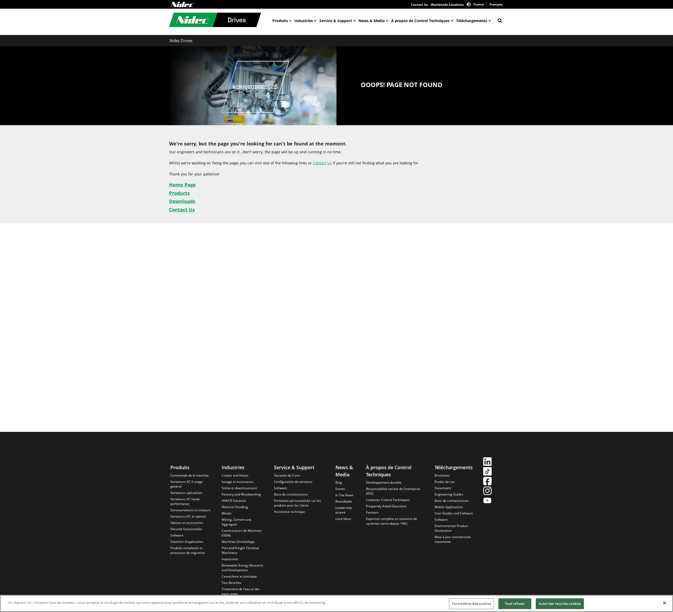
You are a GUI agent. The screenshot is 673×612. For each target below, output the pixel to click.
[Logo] (183, 4)
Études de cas (445, 481)
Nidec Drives (181, 40)
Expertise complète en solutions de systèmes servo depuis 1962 (391, 521)
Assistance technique (289, 511)
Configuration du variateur (293, 481)
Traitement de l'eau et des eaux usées (241, 591)
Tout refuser (515, 603)
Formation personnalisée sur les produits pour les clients (297, 503)
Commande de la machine (189, 475)
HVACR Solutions (234, 500)
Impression (230, 559)
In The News (344, 495)
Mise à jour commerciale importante (453, 539)
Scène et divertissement (239, 488)
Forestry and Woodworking (241, 494)
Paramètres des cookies (471, 603)
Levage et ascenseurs (237, 481)
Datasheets (443, 488)
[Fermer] (664, 603)
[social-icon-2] (487, 472)
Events (340, 489)
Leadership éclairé (343, 510)
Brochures (442, 475)
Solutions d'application (186, 541)
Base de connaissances (291, 494)
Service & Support (335, 20)
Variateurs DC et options (188, 516)
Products (179, 193)
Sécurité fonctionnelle (186, 529)
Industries (303, 20)
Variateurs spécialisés (186, 492)
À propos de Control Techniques (420, 20)
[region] (336, 603)
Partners (372, 512)
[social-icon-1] (487, 462)
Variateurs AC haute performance (185, 501)
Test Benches (231, 582)
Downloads (182, 201)
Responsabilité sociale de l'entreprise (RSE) (393, 491)
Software (176, 535)
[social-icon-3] (487, 482)
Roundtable (343, 501)
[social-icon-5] (487, 501)
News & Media (372, 20)
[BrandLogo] (215, 20)
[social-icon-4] (487, 491)
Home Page (182, 184)
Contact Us (419, 4)
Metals (227, 513)
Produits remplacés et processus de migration (187, 550)
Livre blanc (343, 519)
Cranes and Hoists (235, 475)
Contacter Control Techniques (388, 500)
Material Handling (235, 507)
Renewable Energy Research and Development (242, 567)
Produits (280, 20)
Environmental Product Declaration (451, 528)
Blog (338, 482)
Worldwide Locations (447, 4)
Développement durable (383, 482)
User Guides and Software (454, 513)
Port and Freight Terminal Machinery (240, 550)
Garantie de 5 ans (287, 475)
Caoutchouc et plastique (239, 576)
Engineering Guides (449, 494)
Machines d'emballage (238, 541)
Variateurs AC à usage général (186, 484)
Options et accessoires (186, 522)
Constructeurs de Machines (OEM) (242, 533)
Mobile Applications (449, 507)
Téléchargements (471, 20)
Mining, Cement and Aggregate (236, 522)
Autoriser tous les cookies (560, 603)
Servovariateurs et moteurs (190, 510)
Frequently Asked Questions (386, 506)
